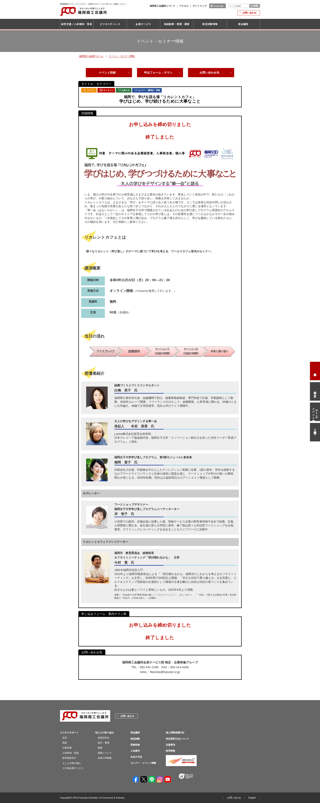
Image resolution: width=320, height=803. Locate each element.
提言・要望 (103, 742)
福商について (105, 753)
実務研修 (135, 744)
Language (218, 6)
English (252, 797)
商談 (64, 742)
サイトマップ (200, 6)
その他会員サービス (72, 768)
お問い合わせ (249, 12)
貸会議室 (243, 24)
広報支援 (67, 747)
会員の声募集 (105, 758)
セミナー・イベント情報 (315, 412)
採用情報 (170, 750)
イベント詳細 (107, 72)
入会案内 (315, 371)
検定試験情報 (210, 24)
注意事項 (170, 744)
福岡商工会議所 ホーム (91, 56)
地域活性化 (103, 737)
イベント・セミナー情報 (121, 56)
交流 (64, 737)
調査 (100, 747)
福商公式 (315, 432)
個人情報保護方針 (175, 732)
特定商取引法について (177, 738)
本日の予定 (315, 391)
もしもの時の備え (71, 763)
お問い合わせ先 (209, 72)
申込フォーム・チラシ (158, 72)
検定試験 (135, 738)
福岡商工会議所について (162, 6)
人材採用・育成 (70, 753)
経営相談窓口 (69, 758)
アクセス (184, 6)
